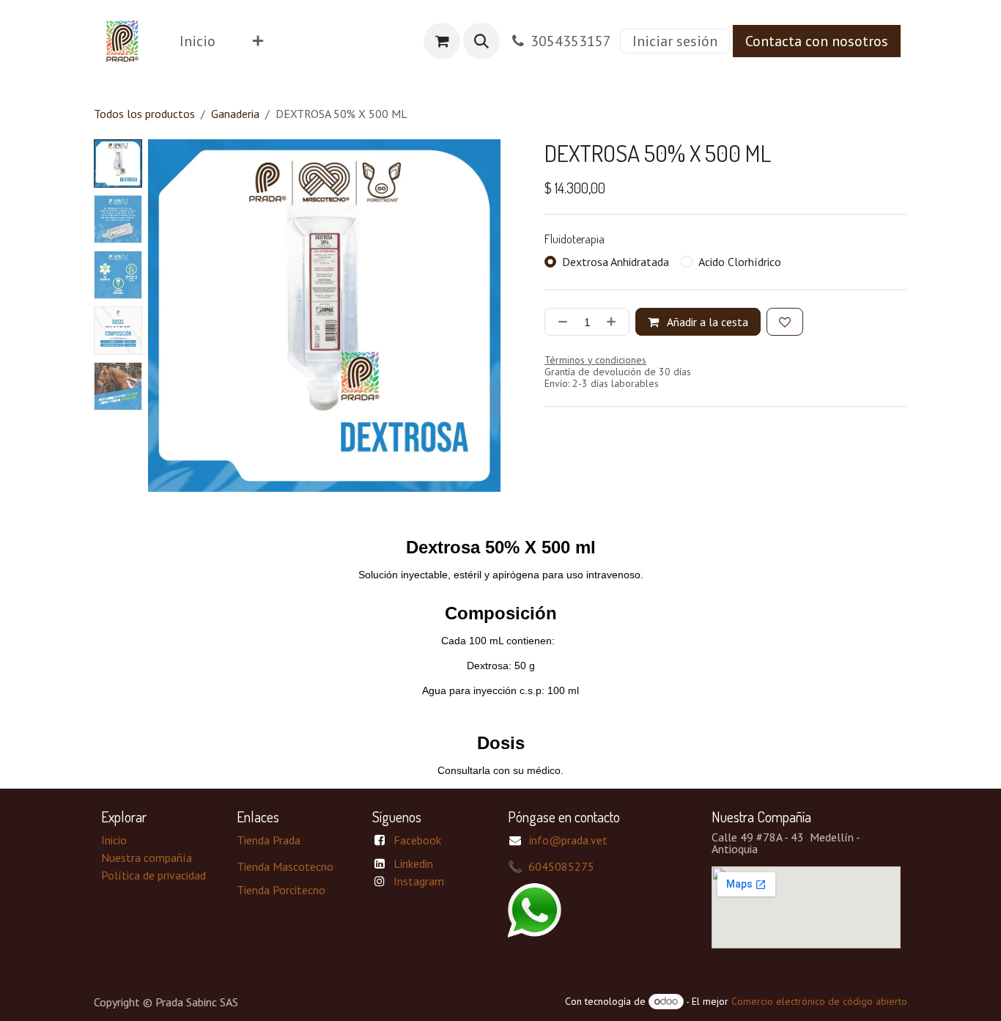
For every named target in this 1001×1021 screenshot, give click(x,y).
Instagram (419, 881)
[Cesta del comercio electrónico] (442, 41)
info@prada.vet (568, 840)
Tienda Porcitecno (281, 889)
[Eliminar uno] (560, 322)
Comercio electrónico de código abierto (819, 1001)
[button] (481, 41)
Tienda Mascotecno (285, 866)
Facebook (417, 840)
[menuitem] (197, 41)
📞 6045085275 (551, 866)
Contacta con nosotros (816, 41)
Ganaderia (235, 113)
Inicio (114, 840)
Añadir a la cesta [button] (706, 321)
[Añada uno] (614, 322)
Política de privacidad (153, 875)
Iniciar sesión (674, 41)
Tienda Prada (268, 840)
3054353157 (571, 41)
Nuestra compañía (146, 857)
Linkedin (413, 863)
